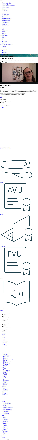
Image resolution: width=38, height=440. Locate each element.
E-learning (3, 16)
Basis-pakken (3, 17)
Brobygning (4, 366)
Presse (2, 40)
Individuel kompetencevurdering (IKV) (6, 19)
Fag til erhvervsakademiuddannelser (6, 20)
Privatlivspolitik (3, 9)
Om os (8, 4)
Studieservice (3, 334)
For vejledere (4, 342)
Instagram (3, 8)
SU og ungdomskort (5, 383)
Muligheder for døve (4, 23)
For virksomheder (4, 386)
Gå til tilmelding (2, 97)
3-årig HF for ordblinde (6, 356)
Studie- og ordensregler (4, 41)
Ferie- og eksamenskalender (5, 30)
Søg (9, 2)
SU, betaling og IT (12, 5)
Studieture (3, 29)
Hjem (1, 54)
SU (1, 103)
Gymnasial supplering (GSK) (5, 22)
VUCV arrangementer (5, 418)
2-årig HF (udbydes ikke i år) (5, 25)
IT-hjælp (4, 385)
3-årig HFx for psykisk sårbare (5, 15)
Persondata (3, 43)
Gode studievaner (5, 416)
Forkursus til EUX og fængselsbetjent (6, 21)
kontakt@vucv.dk (4, 315)
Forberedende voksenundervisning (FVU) (7, 18)
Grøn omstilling (5, 424)
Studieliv (3, 367)
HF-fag (3, 107)
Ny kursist (3, 28)
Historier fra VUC (4, 31)
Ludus (2, 50)
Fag (2, 54)
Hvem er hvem (3, 38)
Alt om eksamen (4, 34)
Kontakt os (3, 6)
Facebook (3, 391)
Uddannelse (10, 3)
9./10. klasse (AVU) (5, 358)
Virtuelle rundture (4, 36)
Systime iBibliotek (4, 51)
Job (2, 39)
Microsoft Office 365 (4, 52)
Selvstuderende (5, 360)
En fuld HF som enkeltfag (5, 13)
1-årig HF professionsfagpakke (5, 14)
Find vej (3, 317)
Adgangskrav (2, 102)
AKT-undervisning (5, 364)
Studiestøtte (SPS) (4, 33)
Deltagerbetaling (4, 46)
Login (8, 7)
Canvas (4, 340)
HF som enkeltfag (5, 354)
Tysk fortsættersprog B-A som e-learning (5, 101)
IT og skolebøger (4, 47)
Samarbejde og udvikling (6, 426)
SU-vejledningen (4, 333)
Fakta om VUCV (4, 37)
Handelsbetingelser (4, 393)
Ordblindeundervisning (4, 24)
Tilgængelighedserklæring (5, 10)
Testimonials (3, 32)
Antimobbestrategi (5, 428)
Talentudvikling (3, 42)
